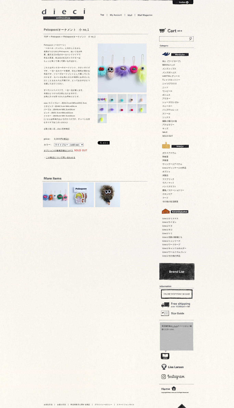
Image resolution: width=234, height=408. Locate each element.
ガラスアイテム (169, 153)
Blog (173, 377)
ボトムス (166, 95)
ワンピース (167, 91)
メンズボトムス (169, 72)
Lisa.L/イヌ (167, 226)
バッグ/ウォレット (170, 110)
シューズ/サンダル (170, 102)
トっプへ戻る (181, 406)
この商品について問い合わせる (60, 157)
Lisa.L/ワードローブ (171, 244)
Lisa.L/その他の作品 (171, 256)
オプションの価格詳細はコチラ (58, 150)
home (168, 388)
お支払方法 (48, 404)
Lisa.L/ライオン (169, 222)
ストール (166, 113)
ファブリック (168, 179)
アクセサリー (168, 125)
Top (102, 15)
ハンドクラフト (169, 186)
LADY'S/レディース (171, 76)
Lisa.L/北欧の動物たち (172, 237)
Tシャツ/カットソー (171, 80)
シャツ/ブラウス (169, 84)
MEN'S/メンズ (168, 65)
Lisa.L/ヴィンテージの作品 (174, 168)
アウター (166, 98)
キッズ (165, 128)
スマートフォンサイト (125, 404)
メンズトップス (169, 69)
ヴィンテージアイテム (172, 164)
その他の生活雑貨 (170, 201)
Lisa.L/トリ (167, 233)
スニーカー (167, 106)
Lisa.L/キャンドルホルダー (174, 248)
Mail (130, 15)
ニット (165, 87)
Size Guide (176, 313)
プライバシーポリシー (103, 404)
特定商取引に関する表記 (80, 404)
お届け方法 (61, 404)
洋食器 (165, 160)
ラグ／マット (168, 183)
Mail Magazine (145, 15)
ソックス (166, 117)
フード (165, 198)
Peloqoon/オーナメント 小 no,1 (79, 37)
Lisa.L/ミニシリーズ (171, 241)
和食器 (165, 157)
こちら (174, 326)
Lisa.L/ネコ (167, 230)
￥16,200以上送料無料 (176, 304)
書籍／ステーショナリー (173, 190)
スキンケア (167, 194)
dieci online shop (63, 14)
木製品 (165, 175)
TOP (46, 37)
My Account (116, 15)
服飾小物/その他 (169, 121)
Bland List (177, 271)
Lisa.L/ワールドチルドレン (174, 252)
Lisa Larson (172, 367)
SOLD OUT (167, 136)
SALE (164, 132)
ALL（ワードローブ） (172, 61)
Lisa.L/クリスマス (170, 218)
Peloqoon (55, 37)
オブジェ (166, 172)
